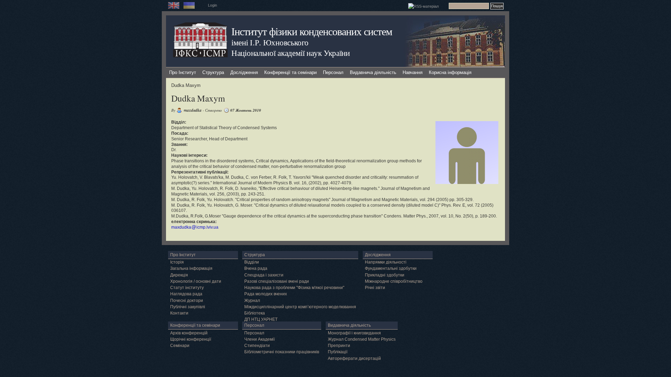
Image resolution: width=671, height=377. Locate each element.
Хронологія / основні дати (195, 281)
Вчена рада (255, 268)
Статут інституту (187, 287)
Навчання (413, 72)
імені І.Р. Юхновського (269, 42)
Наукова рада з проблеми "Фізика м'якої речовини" (294, 287)
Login (212, 5)
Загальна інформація (191, 268)
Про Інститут (182, 72)
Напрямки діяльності (385, 262)
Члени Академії (259, 339)
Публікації (337, 351)
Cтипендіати (257, 345)
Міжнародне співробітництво (394, 281)
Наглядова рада (186, 293)
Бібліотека (254, 313)
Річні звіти (375, 287)
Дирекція (179, 275)
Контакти (179, 313)
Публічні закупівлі (187, 306)
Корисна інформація (450, 72)
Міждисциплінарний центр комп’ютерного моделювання (300, 306)
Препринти (339, 345)
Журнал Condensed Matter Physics (362, 339)
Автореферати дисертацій (354, 358)
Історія (177, 262)
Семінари (179, 345)
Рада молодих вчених (265, 293)
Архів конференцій (189, 333)
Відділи (251, 262)
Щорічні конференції (190, 339)
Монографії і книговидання (354, 333)
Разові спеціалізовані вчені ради (276, 281)
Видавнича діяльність (373, 72)
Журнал (252, 300)
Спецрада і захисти (263, 275)
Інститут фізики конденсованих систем (311, 31)
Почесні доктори (186, 300)
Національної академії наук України (290, 52)
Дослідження (244, 72)
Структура (213, 72)
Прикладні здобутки (384, 275)
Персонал (333, 72)
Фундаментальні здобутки (391, 268)
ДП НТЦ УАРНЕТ (260, 319)
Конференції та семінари (290, 72)
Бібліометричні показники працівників (281, 351)
